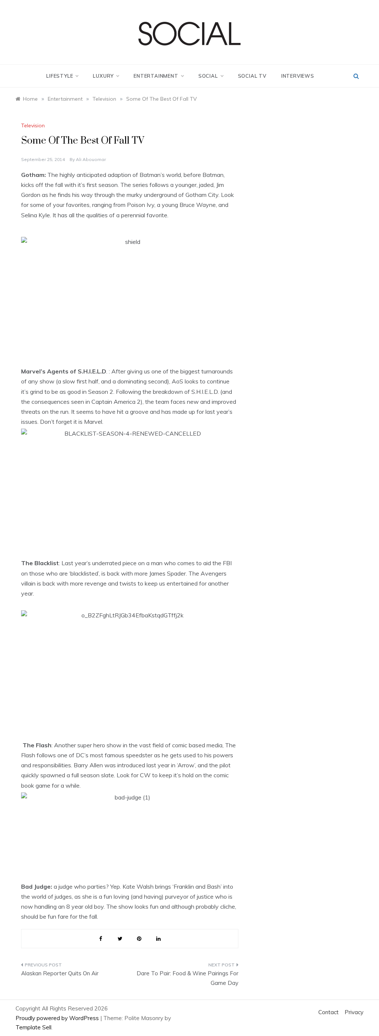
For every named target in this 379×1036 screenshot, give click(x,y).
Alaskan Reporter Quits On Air (59, 973)
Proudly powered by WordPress (58, 1018)
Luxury (103, 76)
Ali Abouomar (91, 159)
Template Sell (33, 1027)
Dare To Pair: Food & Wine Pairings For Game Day (187, 978)
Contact (328, 1012)
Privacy (354, 1012)
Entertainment (156, 76)
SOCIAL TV (252, 76)
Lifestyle (59, 76)
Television (33, 125)
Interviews (297, 76)
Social (208, 76)
